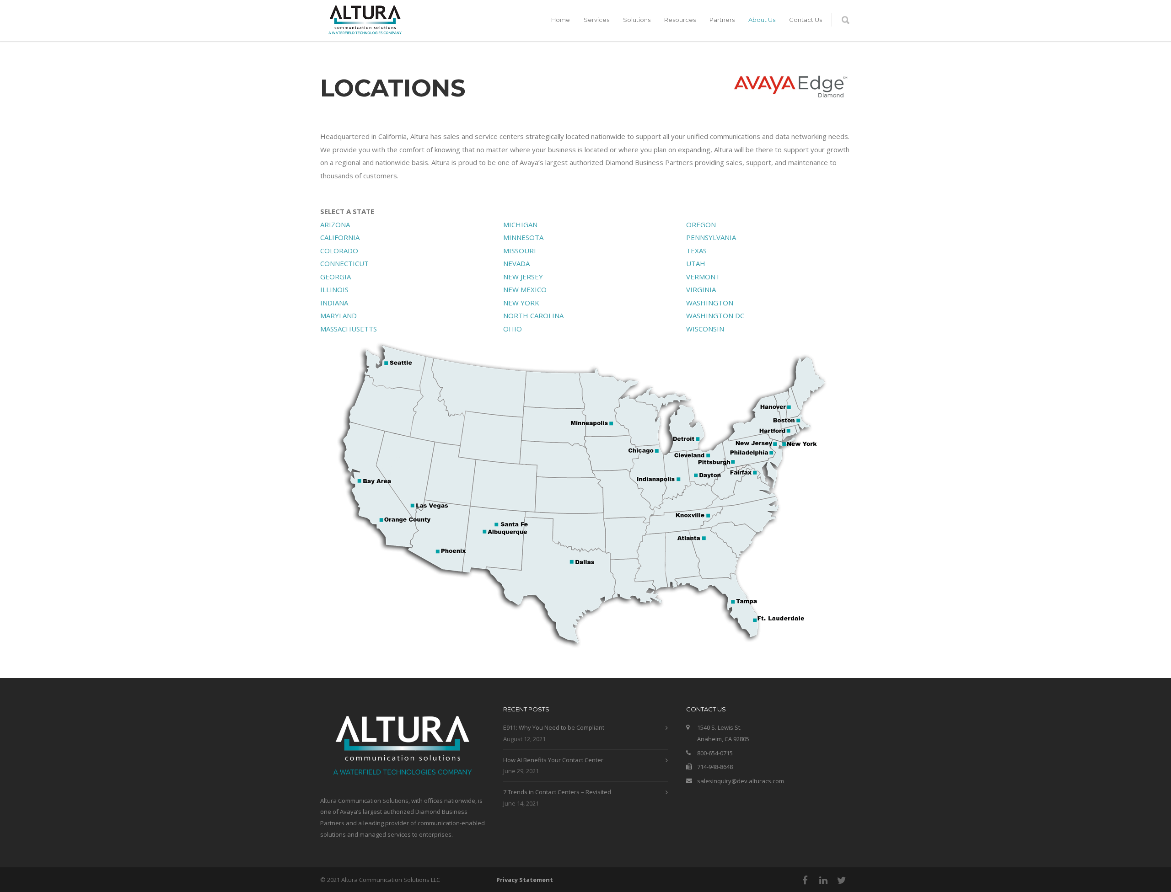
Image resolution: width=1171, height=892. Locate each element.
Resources (680, 19)
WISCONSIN (705, 328)
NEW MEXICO (525, 289)
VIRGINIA (701, 289)
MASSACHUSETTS (348, 328)
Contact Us (805, 19)
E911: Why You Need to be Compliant (553, 727)
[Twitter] (842, 880)
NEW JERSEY (523, 276)
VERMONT (703, 276)
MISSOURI (519, 250)
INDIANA (334, 302)
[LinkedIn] (823, 880)
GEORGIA (335, 276)
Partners (722, 19)
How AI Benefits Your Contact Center (553, 760)
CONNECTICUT (344, 263)
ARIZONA (335, 224)
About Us (761, 19)
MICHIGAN (520, 224)
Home (560, 19)
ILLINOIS (334, 289)
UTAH (695, 263)
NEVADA (516, 263)
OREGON (701, 224)
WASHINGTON (709, 302)
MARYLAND (338, 315)
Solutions (636, 19)
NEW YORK (521, 302)
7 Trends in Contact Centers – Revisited (557, 792)
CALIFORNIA (340, 237)
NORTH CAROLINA (533, 315)
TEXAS (696, 250)
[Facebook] (805, 880)
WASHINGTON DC (715, 315)
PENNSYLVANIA (711, 237)
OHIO (512, 328)
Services (596, 19)
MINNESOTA (523, 237)
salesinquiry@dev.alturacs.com (740, 781)
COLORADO (339, 250)
